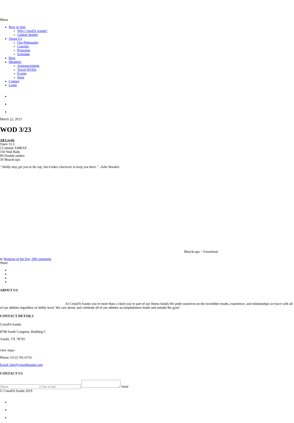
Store (20, 77)
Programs (23, 50)
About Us (15, 38)
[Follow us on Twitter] (151, 102)
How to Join (17, 27)
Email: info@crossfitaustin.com (21, 365)
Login (13, 85)
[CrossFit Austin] (151, 94)
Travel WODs (26, 69)
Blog (12, 58)
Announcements (28, 66)
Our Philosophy (28, 42)
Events (21, 73)
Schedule (23, 54)
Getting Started (27, 35)
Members (15, 62)
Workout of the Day (17, 259)
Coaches (23, 46)
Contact (14, 81)
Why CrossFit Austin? (32, 31)
